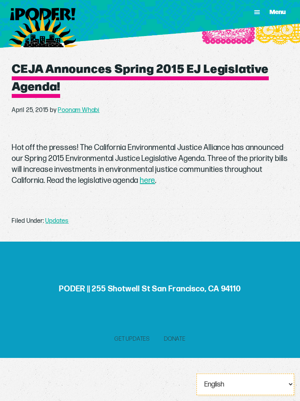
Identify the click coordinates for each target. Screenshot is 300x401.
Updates (57, 221)
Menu (278, 12)
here (147, 180)
